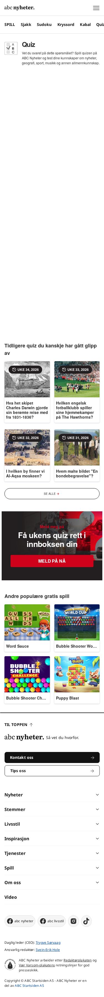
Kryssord (66, 24)
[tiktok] (86, 921)
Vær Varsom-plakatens (37, 965)
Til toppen (15, 724)
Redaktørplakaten (78, 960)
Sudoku (44, 24)
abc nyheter (23, 921)
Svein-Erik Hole (48, 949)
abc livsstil (55, 921)
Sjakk (26, 24)
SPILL (9, 24)
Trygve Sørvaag (48, 942)
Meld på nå (51, 561)
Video (10, 897)
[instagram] (73, 921)
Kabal (85, 24)
